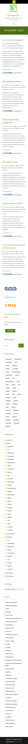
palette (6, 89)
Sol (8, 520)
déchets (8, 378)
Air (8, 449)
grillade (6, 130)
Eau (9, 475)
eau (14, 378)
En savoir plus (6, 69)
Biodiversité (11, 459)
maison (16, 48)
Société (17, 45)
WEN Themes (18, 742)
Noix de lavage (10, 688)
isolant (20, 211)
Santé (9, 514)
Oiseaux (10, 504)
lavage (13, 384)
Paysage (10, 507)
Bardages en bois (9, 162)
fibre (17, 211)
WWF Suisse (9, 726)
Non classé (9, 573)
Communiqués (7, 167)
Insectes (10, 491)
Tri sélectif (8, 717)
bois (23, 45)
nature (7, 394)
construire (7, 211)
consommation (16, 372)
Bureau (9, 550)
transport (8, 410)
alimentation (17, 359)
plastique (8, 400)
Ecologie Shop (9, 638)
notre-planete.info (10, 691)
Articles (6, 87)
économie (8, 423)
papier (14, 397)
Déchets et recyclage (11, 621)
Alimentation (11, 453)
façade (4, 170)
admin (14, 43)
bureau (7, 365)
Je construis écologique (12, 40)
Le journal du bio (10, 681)
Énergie (9, 128)
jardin (7, 384)
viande (15, 413)
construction (5, 48)
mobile (7, 391)
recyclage (11, 89)
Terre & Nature (9, 710)
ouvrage (8, 397)
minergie (21, 48)
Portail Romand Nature (12, 694)
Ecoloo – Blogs (10, 641)
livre (7, 170)
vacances (8, 413)
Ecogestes (12, 45)
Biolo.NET (8, 612)
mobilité (14, 391)
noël (13, 394)
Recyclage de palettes (11, 81)
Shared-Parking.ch (11, 707)
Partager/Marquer (17, 72)
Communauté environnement (14, 618)
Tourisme (10, 527)
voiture (7, 416)
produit (7, 404)
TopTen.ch (8, 714)
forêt (23, 253)
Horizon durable (10, 668)
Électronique (11, 482)
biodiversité (9, 362)
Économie (10, 478)
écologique (11, 48)
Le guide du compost (11, 678)
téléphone (16, 410)
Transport (10, 530)
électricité (16, 423)
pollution (15, 400)
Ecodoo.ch (8, 631)
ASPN (7, 609)
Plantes (10, 511)
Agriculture (10, 446)
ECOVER (8, 647)
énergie (8, 426)
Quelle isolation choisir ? (12, 203)
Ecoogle (8, 644)
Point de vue (9, 576)
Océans (10, 501)
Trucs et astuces (10, 720)
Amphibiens (11, 456)
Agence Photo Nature (11, 602)
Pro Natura (9, 697)
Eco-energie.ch (10, 625)
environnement (10, 381)
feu (3, 130)
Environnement (12, 488)
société (13, 407)
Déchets (17, 87)
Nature (9, 498)
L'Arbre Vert (9, 675)
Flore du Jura (9, 654)
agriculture (8, 359)
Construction (11, 87)
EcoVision (8, 650)
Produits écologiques (11, 701)
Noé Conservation (10, 685)
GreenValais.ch (10, 657)
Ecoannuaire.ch (10, 628)
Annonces (9, 440)
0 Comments (21, 85)
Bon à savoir (9, 615)
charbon (22, 128)
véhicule (14, 416)
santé (7, 407)
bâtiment (14, 365)
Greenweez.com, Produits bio (13, 660)
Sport (9, 523)
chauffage (15, 369)
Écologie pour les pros (12, 634)
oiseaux (19, 394)
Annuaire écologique (11, 605)
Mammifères (11, 495)
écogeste (8, 420)
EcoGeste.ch (13, 15)
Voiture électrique (10, 723)
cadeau (8, 369)
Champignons (11, 462)
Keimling (8, 672)
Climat (9, 466)
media (14, 388)
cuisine (17, 375)
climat (19, 253)
